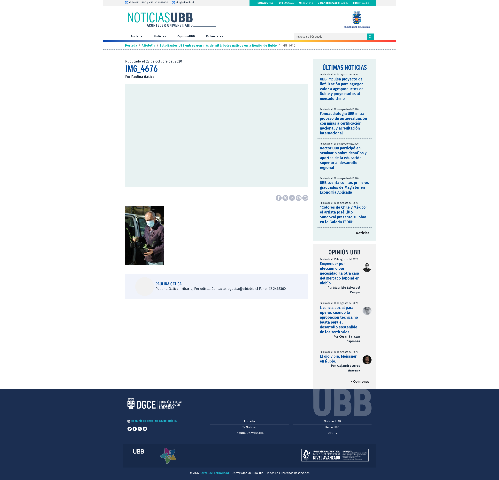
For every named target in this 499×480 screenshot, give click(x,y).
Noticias (160, 36)
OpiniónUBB (186, 36)
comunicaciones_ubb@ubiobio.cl (153, 421)
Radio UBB (332, 427)
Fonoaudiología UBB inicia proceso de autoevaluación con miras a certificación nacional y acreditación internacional (343, 123)
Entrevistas (214, 36)
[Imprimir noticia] (305, 197)
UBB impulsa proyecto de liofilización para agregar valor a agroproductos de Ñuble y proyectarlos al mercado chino (342, 89)
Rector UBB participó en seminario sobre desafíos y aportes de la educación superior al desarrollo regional (343, 158)
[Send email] (299, 197)
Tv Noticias (249, 427)
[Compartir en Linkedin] (292, 197)
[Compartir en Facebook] (279, 197)
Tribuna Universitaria (249, 433)
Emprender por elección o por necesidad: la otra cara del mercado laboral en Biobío (339, 273)
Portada (136, 36)
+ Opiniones (359, 382)
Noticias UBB (332, 421)
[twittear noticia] (285, 197)
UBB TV (332, 433)
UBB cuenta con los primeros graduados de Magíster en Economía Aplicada (344, 187)
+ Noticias (361, 233)
